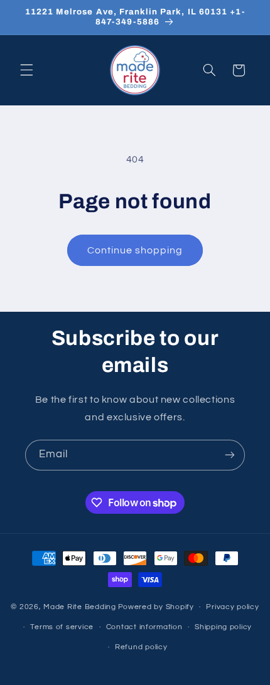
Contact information (144, 627)
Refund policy (141, 647)
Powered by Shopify (156, 606)
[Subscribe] (229, 455)
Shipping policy (223, 627)
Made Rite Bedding (79, 606)
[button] (26, 70)
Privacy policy (232, 606)
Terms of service (62, 627)
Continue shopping (135, 250)
